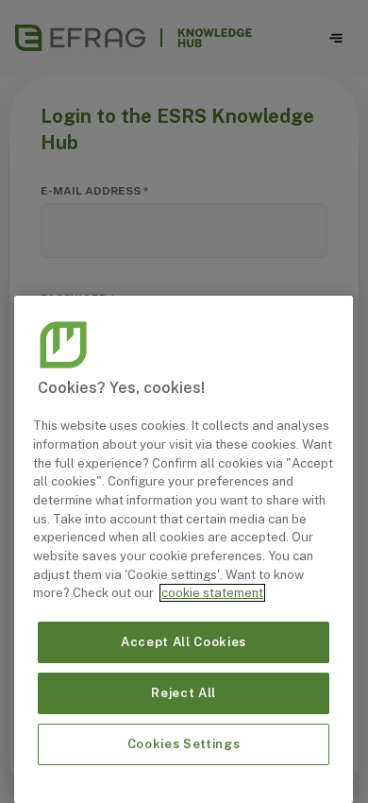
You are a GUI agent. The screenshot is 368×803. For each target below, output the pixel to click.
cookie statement (212, 593)
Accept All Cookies (183, 642)
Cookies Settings (184, 744)
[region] (183, 549)
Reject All (183, 693)
